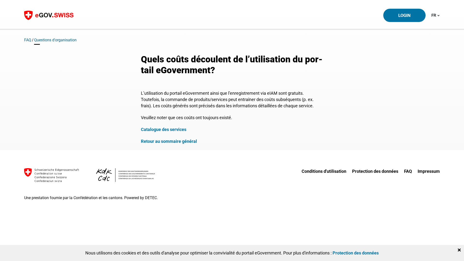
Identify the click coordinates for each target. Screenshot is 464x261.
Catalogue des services (163, 129)
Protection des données (375, 171)
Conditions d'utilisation (324, 171)
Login (404, 15)
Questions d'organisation (55, 40)
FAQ (27, 40)
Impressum (429, 171)
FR (435, 15)
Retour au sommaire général (169, 141)
